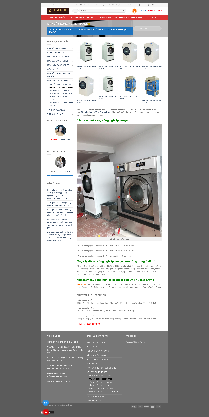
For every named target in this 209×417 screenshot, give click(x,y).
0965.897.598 (155, 10)
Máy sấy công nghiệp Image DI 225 (130, 97)
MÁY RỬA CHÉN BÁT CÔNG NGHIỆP (59, 75)
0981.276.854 (65, 171)
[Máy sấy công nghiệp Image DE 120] (86, 52)
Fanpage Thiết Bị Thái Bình (136, 342)
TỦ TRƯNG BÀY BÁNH (56, 110)
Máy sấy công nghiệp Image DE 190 (130, 67)
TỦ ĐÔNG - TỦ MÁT (55, 114)
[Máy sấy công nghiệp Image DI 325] (152, 86)
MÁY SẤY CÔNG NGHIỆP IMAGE (61, 87)
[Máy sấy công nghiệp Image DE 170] (108, 52)
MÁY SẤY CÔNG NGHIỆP (80, 29)
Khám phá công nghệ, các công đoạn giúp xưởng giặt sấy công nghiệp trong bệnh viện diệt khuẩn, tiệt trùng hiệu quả (59, 194)
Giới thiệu (54, 5)
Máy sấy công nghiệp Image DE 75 (108, 97)
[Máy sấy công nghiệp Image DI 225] (130, 84)
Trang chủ (52, 17)
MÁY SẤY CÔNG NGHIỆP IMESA (60, 90)
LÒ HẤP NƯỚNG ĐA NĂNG (58, 57)
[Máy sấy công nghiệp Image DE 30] (152, 52)
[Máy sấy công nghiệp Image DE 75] (108, 84)
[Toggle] (72, 48)
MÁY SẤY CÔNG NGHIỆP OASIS (60, 94)
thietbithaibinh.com (62, 381)
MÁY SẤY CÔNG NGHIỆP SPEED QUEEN (61, 104)
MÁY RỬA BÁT (63, 17)
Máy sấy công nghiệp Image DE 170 (108, 67)
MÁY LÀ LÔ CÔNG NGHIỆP (58, 65)
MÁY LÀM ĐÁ (90, 17)
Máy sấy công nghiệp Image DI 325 (152, 101)
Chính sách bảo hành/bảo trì (77, 5)
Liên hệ (154, 17)
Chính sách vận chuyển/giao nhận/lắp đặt (101, 5)
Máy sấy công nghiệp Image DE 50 (86, 101)
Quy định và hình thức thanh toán (126, 5)
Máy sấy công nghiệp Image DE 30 (152, 67)
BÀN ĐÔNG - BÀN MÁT (56, 48)
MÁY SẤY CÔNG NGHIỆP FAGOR (61, 84)
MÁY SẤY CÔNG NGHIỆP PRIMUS (58, 98)
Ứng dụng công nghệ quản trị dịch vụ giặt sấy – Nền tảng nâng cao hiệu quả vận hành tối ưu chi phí (60, 223)
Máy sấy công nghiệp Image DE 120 (86, 67)
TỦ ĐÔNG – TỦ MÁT (104, 17)
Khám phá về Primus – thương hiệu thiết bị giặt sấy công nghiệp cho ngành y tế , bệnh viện (60, 212)
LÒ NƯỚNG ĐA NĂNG (77, 17)
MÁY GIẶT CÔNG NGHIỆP (57, 61)
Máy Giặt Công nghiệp (139, 17)
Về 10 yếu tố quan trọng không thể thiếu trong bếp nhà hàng (59, 204)
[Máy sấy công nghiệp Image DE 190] (130, 52)
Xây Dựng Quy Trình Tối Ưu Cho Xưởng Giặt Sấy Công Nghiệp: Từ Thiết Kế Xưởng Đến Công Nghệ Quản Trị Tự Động (60, 236)
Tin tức (63, 5)
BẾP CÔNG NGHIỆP (121, 17)
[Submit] (124, 11)
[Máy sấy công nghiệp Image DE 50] (86, 86)
